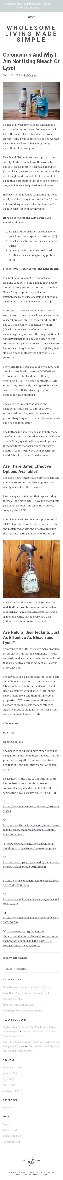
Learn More (33, 7)
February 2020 (11, 1090)
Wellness (22, 957)
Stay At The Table (12, 998)
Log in (6, 1124)
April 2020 (8, 1079)
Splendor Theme (35, 1172)
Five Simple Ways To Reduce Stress (22, 1010)
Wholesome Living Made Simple (31, 33)
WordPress (34, 1174)
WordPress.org (11, 1141)
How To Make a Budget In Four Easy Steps (26, 987)
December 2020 (12, 1067)
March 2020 (9, 1085)
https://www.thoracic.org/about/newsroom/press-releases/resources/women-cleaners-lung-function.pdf (31, 829)
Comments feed (12, 1135)
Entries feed (10, 1129)
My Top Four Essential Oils (18, 1004)
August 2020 (10, 1073)
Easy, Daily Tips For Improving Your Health (27, 992)
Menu (33, 17)
